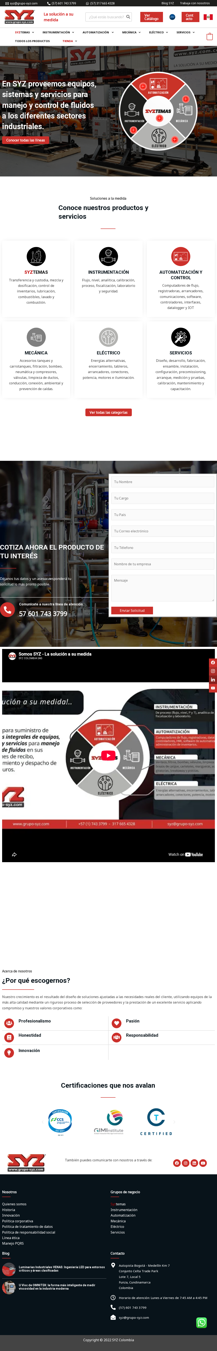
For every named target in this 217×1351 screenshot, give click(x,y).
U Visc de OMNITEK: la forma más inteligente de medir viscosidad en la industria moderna (57, 1286)
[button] (151, 17)
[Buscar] (128, 17)
